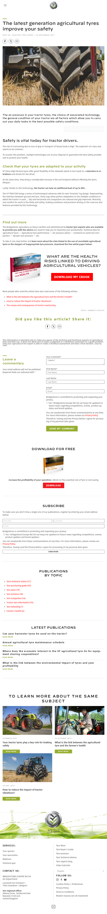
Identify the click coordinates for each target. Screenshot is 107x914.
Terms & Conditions (65, 892)
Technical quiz (9, 863)
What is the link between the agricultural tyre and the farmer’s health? (39, 297)
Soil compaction (16, 598)
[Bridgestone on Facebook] (61, 879)
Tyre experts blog (64, 861)
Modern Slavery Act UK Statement (72, 895)
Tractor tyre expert (22, 35)
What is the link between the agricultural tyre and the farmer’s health (77, 744)
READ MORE (8, 637)
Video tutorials (63, 865)
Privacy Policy (91, 415)
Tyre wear (13, 590)
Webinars (7, 859)
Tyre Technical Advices (66, 857)
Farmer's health (96, 310)
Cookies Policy (63, 884)
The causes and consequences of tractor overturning (31, 305)
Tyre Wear (61, 845)
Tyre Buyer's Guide (64, 849)
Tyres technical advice (19, 581)
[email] (17, 41)
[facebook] (5, 41)
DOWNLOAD (53, 485)
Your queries (8, 851)
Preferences (77, 884)
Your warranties (10, 855)
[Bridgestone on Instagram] (57, 879)
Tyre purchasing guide (19, 585)
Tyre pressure (15, 594)
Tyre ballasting (15, 606)
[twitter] (11, 41)
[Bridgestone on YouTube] (65, 879)
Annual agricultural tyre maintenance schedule (33, 642)
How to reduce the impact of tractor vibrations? (29, 301)
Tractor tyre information (20, 602)
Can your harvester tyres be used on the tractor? (35, 633)
